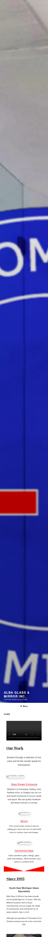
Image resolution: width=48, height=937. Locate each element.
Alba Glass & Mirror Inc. (17, 694)
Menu (25, 706)
